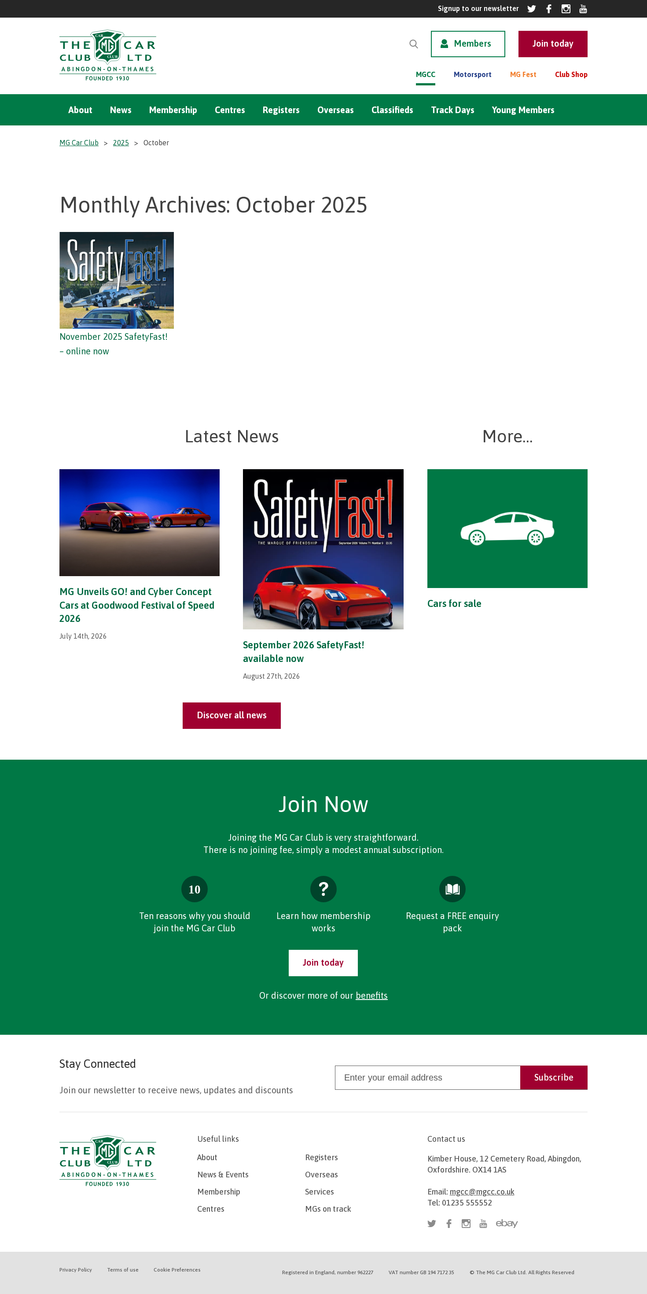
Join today (323, 962)
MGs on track (328, 1209)
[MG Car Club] (107, 82)
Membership (173, 110)
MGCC (425, 74)
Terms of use (123, 1270)
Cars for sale (454, 603)
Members (472, 43)
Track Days (452, 110)
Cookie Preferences (177, 1270)
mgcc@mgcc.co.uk (482, 1191)
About (80, 110)
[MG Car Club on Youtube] (583, 8)
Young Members (523, 110)
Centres (230, 110)
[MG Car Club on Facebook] (548, 8)
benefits (372, 995)
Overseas (335, 110)
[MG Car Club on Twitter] (531, 8)
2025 (121, 143)
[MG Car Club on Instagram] (566, 8)
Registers (281, 110)
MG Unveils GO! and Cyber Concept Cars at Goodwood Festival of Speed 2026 (136, 605)
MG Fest (523, 74)
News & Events (223, 1174)
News (121, 110)
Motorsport (473, 74)
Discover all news (232, 715)
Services (319, 1191)
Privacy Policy (75, 1270)
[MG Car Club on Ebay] (507, 1223)
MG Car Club (79, 143)
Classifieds (392, 110)
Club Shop (571, 74)
